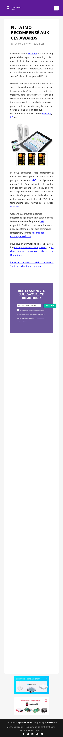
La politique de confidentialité (40, 727)
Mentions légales (15, 727)
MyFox (35, 180)
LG (11, 117)
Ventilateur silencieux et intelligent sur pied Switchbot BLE (31, 627)
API (42, 221)
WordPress (52, 722)
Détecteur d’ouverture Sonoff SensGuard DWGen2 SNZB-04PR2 (29, 546)
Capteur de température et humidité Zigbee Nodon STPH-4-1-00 (31, 463)
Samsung (46, 113)
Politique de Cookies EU (31, 730)
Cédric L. (19, 43)
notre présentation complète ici (30, 247)
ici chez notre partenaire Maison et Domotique (31, 251)
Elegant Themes (24, 722)
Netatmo (32, 53)
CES (42, 43)
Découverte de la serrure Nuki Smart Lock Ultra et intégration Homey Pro (31, 381)
